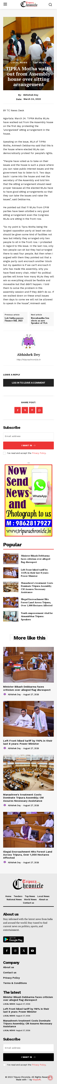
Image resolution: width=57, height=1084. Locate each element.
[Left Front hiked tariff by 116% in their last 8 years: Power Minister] (28, 719)
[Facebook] (17, 410)
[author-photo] (5, 694)
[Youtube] (32, 950)
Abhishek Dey (30, 95)
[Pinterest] (32, 410)
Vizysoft (37, 1079)
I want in (26, 445)
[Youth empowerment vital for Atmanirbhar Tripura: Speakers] (10, 616)
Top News (39, 62)
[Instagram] (15, 950)
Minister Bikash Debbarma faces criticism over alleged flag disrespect (35, 558)
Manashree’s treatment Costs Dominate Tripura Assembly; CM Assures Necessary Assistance (37, 587)
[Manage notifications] (50, 1077)
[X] (25, 410)
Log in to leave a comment (28, 382)
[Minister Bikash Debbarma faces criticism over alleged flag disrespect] (10, 558)
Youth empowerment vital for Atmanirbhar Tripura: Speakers (37, 616)
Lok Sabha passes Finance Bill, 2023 (14, 319)
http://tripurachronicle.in (28, 359)
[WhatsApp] (39, 410)
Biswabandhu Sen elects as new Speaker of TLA (40, 320)
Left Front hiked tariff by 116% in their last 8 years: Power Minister (27, 742)
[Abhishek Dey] (28, 341)
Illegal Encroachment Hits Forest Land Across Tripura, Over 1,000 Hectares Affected (36, 602)
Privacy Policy (39, 453)
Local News (19, 62)
